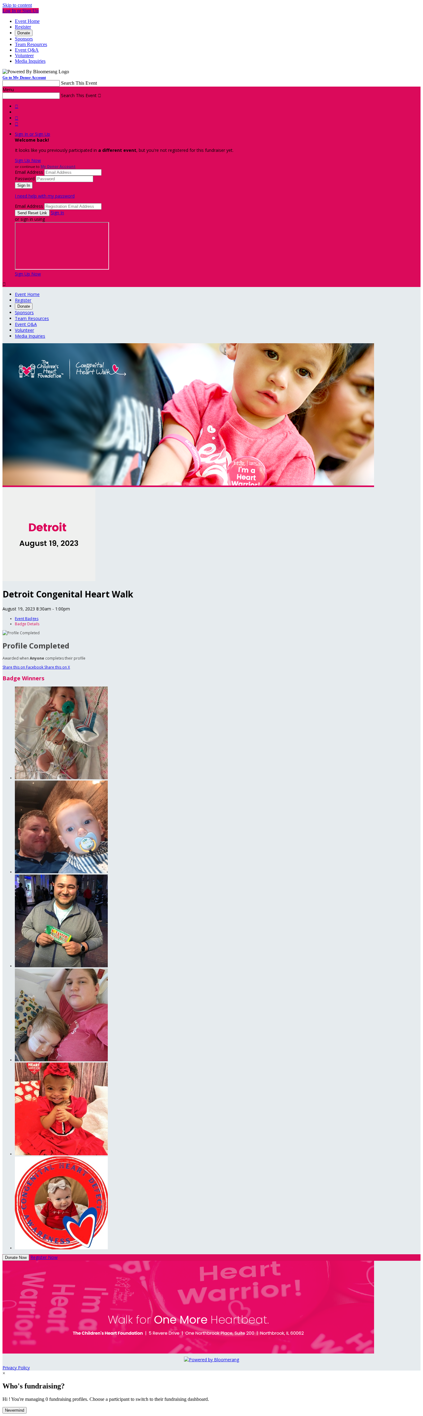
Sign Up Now (28, 160)
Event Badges (26, 618)
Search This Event (79, 83)
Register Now (44, 1257)
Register (23, 26)
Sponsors (24, 38)
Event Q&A (27, 50)
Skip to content (17, 5)
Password (25, 179)
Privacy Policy (16, 1368)
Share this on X (57, 667)
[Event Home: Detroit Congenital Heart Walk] (48, 579)
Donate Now (16, 1257)
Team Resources (31, 44)
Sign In (57, 213)
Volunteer (24, 55)
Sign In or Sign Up (32, 134)
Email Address (29, 172)
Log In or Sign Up (20, 10)
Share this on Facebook (23, 667)
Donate (23, 33)
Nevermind (14, 1410)
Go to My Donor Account (24, 77)
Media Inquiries (30, 61)
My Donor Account (58, 166)
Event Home (27, 21)
